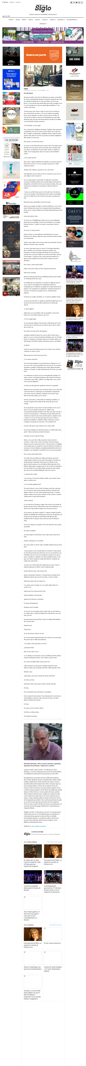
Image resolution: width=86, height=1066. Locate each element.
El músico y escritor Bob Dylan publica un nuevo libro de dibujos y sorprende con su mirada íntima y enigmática (32, 995)
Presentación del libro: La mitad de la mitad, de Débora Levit (53, 862)
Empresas (42, 23)
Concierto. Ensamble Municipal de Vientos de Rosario (32, 888)
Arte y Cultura (35, 826)
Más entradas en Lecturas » (56, 924)
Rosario (18, 19)
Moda (23, 19)
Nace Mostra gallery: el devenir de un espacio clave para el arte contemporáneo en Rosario (32, 916)
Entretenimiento (71, 19)
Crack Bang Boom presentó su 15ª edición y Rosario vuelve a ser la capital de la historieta (52, 889)
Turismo (52, 19)
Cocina (37, 19)
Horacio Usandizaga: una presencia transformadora (32, 968)
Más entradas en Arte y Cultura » (54, 841)
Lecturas (43, 826)
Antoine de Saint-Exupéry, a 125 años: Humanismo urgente (53, 969)
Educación (60, 19)
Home (10, 19)
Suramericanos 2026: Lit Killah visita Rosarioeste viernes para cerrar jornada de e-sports (74, 281)
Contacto (18, 2)
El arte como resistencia (52, 943)
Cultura (44, 19)
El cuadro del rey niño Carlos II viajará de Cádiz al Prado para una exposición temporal (32, 863)
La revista (12, 2)
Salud (30, 19)
